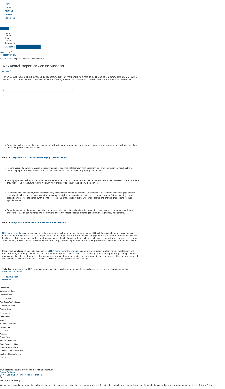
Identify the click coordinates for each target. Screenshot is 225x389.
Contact (8, 7)
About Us (9, 11)
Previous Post (10, 277)
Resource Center (6, 295)
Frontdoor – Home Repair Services (12, 351)
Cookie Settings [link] (7, 372)
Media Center (5, 313)
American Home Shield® (9, 347)
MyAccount (10, 46)
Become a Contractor (8, 324)
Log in (2, 320)
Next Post (8, 279)
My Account (5, 52)
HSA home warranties (12, 233)
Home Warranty (6, 298)
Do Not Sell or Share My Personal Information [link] (21, 375)
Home (7, 4)
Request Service (28, 46)
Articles (5, 71)
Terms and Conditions (8, 340)
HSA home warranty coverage (64, 251)
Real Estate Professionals (10, 302)
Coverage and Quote (7, 291)
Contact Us (4, 331)
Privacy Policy (5, 337)
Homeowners (5, 288)
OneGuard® (4, 357)
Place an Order (5, 309)
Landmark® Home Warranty (10, 354)
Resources (10, 18)
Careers (8, 14)
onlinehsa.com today (12, 271)
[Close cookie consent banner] (1, 378)
